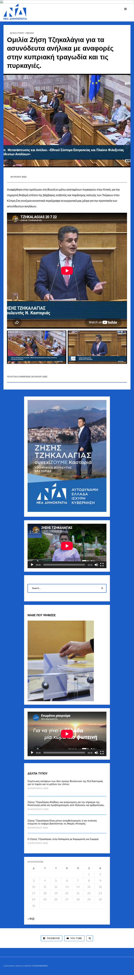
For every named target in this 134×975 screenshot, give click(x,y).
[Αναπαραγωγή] (32, 564)
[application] (67, 546)
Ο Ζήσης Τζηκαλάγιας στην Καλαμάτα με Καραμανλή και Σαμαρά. (63, 839)
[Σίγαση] (96, 564)
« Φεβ (31, 918)
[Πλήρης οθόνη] (102, 564)
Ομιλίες (30, 33)
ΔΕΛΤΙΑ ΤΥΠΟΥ (17, 33)
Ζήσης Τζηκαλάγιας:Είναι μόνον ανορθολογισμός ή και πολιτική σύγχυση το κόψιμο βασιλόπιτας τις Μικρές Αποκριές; (62, 822)
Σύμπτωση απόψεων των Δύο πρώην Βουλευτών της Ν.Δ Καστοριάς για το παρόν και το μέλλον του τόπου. (65, 783)
